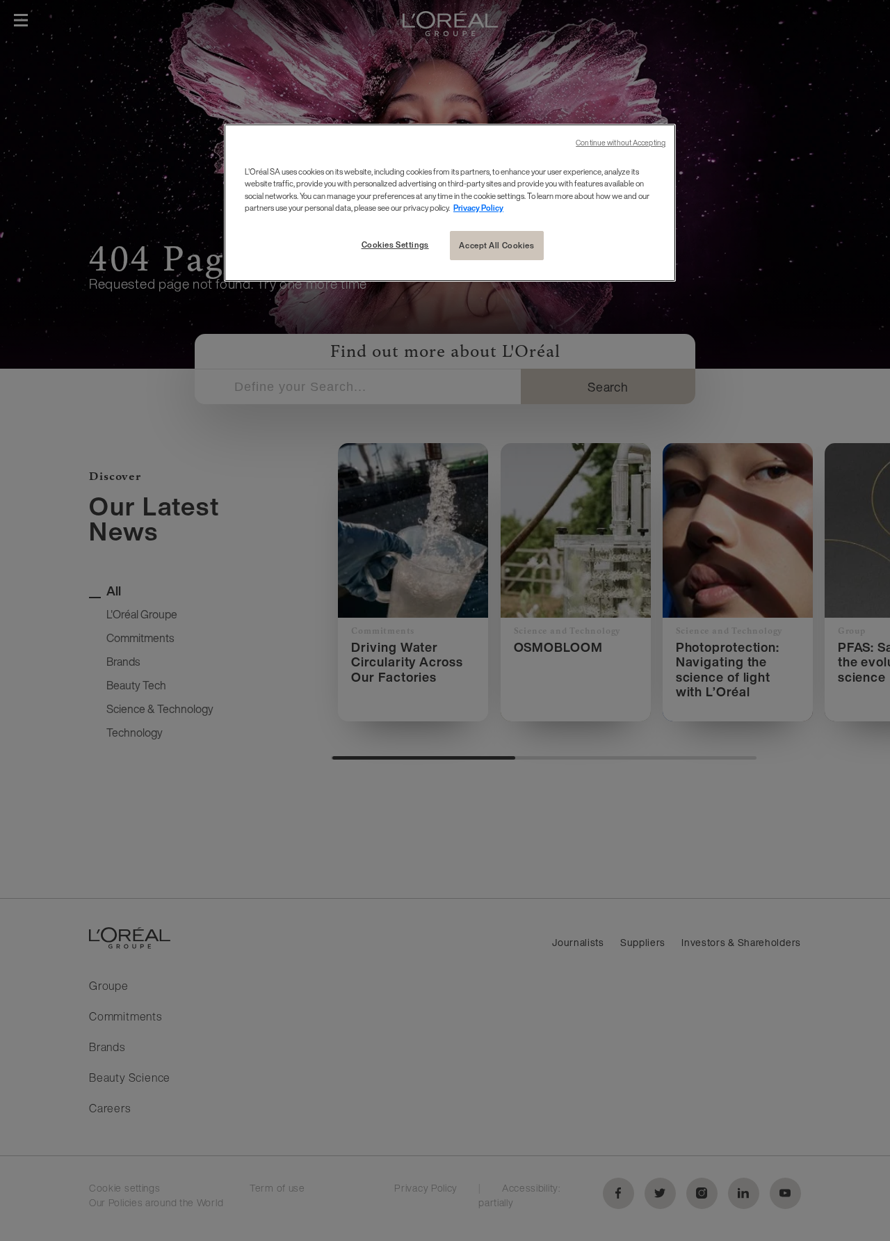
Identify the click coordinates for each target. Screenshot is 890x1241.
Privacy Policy (478, 208)
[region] (450, 202)
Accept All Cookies (496, 245)
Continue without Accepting (620, 143)
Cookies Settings (395, 244)
